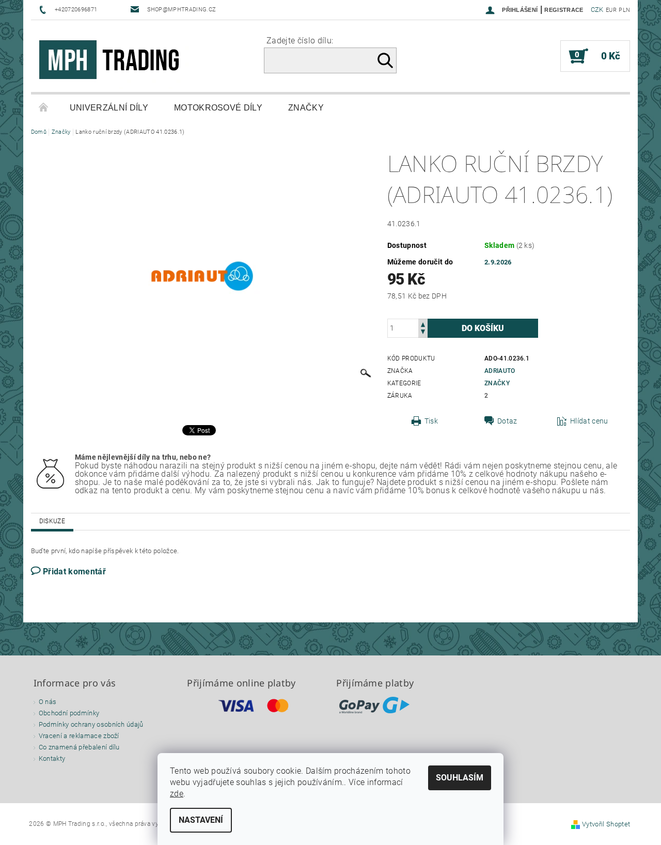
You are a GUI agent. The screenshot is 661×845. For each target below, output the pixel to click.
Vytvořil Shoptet (606, 824)
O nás (48, 702)
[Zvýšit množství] (423, 323)
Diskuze (52, 521)
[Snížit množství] (423, 333)
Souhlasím (459, 778)
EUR (611, 10)
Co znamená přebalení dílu (79, 747)
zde (176, 794)
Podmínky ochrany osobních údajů (91, 724)
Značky (306, 107)
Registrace (563, 10)
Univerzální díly (109, 107)
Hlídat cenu (589, 421)
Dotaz (507, 421)
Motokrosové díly (218, 107)
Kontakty (52, 758)
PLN (624, 10)
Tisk (431, 421)
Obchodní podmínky (69, 713)
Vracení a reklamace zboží (79, 736)
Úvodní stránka (44, 108)
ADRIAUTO (499, 370)
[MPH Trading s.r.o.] (113, 61)
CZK (597, 9)
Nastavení (201, 820)
